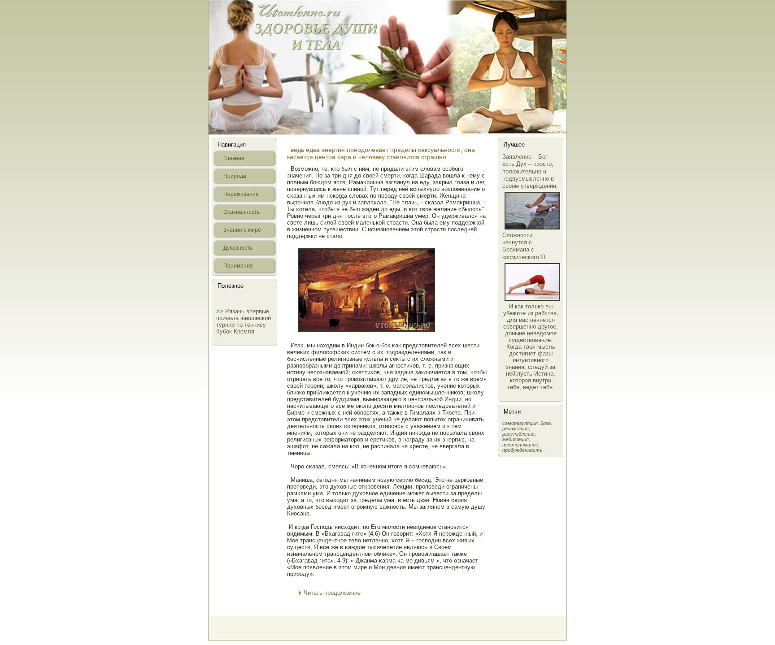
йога (545, 423)
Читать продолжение (332, 592)
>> (220, 311)
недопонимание (520, 444)
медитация (515, 439)
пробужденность (522, 450)
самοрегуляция (520, 423)
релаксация (515, 428)
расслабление (518, 434)
